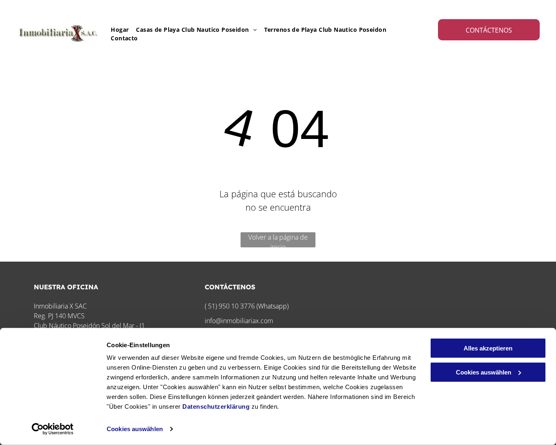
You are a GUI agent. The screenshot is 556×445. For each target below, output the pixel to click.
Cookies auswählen (135, 428)
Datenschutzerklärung (216, 406)
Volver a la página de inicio (278, 240)
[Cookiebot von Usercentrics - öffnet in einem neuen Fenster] (52, 429)
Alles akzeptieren (488, 348)
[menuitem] (116, 29)
